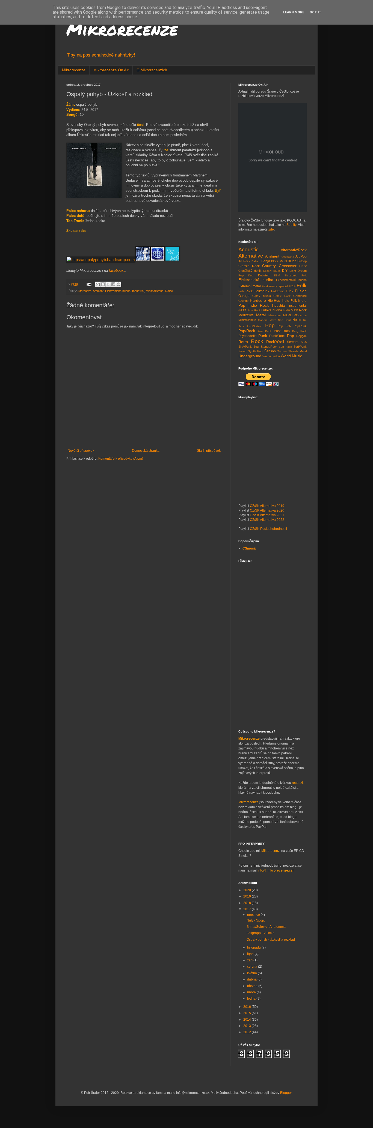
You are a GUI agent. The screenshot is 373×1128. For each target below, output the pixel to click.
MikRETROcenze (295, 315)
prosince (254, 915)
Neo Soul (284, 319)
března (252, 986)
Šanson (270, 351)
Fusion (301, 291)
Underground (249, 356)
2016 (247, 1007)
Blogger (286, 1093)
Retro (243, 341)
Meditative (246, 315)
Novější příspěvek (81, 451)
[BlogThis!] (103, 284)
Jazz (242, 310)
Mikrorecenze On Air (111, 70)
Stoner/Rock (269, 346)
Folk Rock (245, 291)
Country (269, 266)
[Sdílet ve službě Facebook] (113, 284)
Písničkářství (254, 326)
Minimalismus (155, 291)
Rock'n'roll (275, 341)
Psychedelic (247, 336)
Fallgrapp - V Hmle (260, 933)
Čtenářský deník (250, 270)
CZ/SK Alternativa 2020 (267, 510)
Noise (169, 291)
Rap (290, 335)
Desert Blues (271, 270)
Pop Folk (284, 326)
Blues (292, 261)
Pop (270, 325)
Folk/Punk (261, 291)
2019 (247, 896)
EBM (277, 275)
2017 (247, 909)
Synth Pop (255, 351)
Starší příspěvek (209, 451)
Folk (302, 285)
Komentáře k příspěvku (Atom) (120, 458)
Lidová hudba (271, 310)
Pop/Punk (300, 326)
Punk (262, 335)
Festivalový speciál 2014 (278, 286)
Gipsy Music (261, 295)
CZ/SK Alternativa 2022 (267, 520)
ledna (251, 998)
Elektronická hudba (118, 291)
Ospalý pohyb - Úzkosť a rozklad (271, 939)
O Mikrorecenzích (152, 70)
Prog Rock (299, 331)
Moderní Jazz (267, 319)
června (252, 966)
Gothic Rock (282, 295)
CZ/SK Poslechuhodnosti (268, 529)
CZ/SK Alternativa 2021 (267, 515)
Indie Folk (289, 301)
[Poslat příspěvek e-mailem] (88, 284)
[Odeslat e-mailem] (97, 284)
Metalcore (274, 315)
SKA (304, 342)
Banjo (265, 261)
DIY (285, 271)
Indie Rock (258, 305)
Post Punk (264, 331)
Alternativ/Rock (294, 250)
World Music (291, 356)
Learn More (293, 12)
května (252, 973)
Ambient (98, 291)
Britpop (302, 261)
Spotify (291, 225)
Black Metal (279, 261)
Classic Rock (249, 266)
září (250, 960)
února (252, 992)
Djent (292, 270)
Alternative (84, 291)
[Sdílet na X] (108, 284)
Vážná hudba (271, 356)
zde (271, 229)
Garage (244, 296)
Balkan (255, 261)
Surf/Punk (300, 346)
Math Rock (299, 310)
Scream (292, 342)
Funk (289, 291)
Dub (250, 275)
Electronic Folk (296, 275)
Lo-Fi (286, 310)
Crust (303, 266)
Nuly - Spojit (256, 920)
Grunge (243, 300)
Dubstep (263, 275)
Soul (256, 346)
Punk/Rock (277, 336)
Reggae (301, 336)
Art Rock (244, 261)
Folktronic (277, 291)
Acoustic (248, 249)
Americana (287, 256)
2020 (247, 890)
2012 (247, 1032)
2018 (247, 903)
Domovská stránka (145, 451)
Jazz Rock (253, 310)
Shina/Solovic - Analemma (266, 927)
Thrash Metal (297, 351)
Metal (261, 315)
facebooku (117, 270)
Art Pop (301, 256)
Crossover (288, 266)
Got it (315, 12)
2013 (247, 1026)
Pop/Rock (246, 331)
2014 (247, 1019)
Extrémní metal (249, 286)
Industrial (138, 291)
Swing (242, 351)
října (250, 954)
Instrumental (297, 306)
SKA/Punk (245, 346)
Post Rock (282, 331)
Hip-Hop (274, 301)
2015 (247, 1013)
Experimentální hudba (291, 280)
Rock (257, 341)
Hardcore (258, 300)
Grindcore (300, 295)
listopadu (254, 947)
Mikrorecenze (122, 29)
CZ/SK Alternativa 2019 (267, 506)
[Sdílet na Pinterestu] (118, 284)
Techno (282, 351)
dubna (252, 979)
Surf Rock (285, 346)
